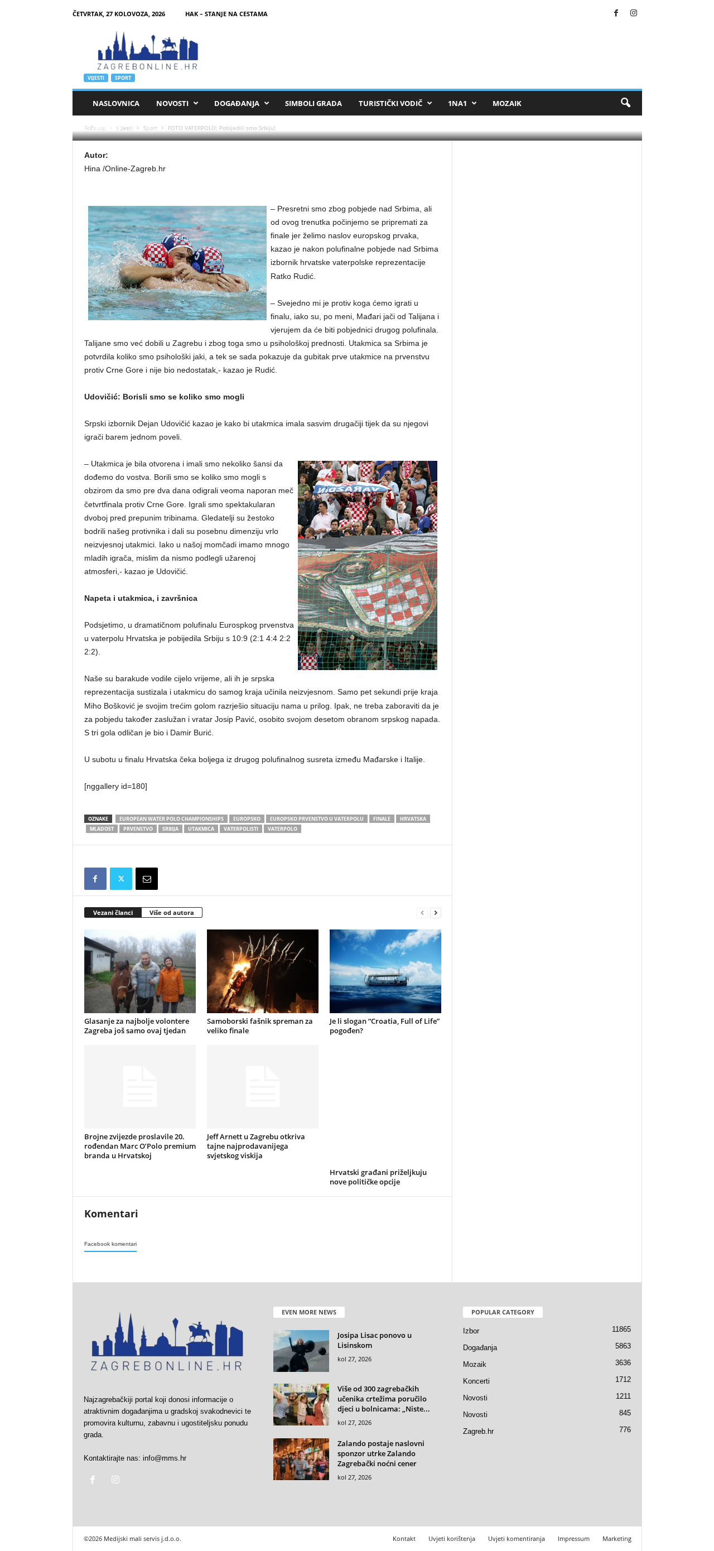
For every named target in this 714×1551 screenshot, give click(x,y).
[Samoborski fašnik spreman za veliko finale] (263, 971)
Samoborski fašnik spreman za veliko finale (260, 1025)
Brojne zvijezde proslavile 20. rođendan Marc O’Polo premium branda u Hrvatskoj (140, 1145)
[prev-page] (422, 913)
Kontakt (404, 1538)
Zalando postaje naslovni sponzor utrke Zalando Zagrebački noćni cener (380, 1453)
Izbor (471, 1331)
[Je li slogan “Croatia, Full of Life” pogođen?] (385, 971)
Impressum (574, 1538)
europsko (246, 818)
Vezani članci (113, 912)
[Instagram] (633, 14)
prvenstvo (138, 828)
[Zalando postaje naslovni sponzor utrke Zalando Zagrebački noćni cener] (301, 1459)
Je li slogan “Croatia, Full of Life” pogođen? (385, 1025)
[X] (121, 879)
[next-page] (435, 913)
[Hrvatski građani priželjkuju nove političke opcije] (385, 1104)
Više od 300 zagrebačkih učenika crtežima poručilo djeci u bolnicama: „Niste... (383, 1399)
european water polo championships (171, 818)
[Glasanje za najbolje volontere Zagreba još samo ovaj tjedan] (140, 971)
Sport (123, 77)
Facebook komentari (110, 1244)
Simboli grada (313, 103)
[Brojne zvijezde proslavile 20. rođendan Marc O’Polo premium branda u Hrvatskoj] (140, 1087)
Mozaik (507, 103)
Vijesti (96, 77)
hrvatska (413, 818)
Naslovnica (116, 103)
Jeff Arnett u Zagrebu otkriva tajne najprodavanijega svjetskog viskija (256, 1145)
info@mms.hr (164, 1458)
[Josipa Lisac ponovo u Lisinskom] (301, 1351)
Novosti (172, 103)
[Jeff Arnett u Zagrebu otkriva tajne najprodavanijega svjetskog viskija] (263, 1087)
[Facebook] (616, 14)
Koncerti (476, 1381)
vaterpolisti (241, 828)
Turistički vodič (390, 103)
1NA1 (457, 103)
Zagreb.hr (478, 1431)
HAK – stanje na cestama (226, 13)
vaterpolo (282, 828)
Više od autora (171, 912)
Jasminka (107, 127)
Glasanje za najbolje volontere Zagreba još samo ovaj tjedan (136, 1025)
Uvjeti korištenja (451, 1538)
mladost (102, 828)
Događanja (236, 103)
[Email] (147, 879)
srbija (170, 828)
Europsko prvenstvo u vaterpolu (317, 818)
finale (381, 818)
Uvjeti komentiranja (516, 1538)
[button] (625, 103)
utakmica (201, 828)
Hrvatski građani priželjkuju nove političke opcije (378, 1177)
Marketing (616, 1538)
